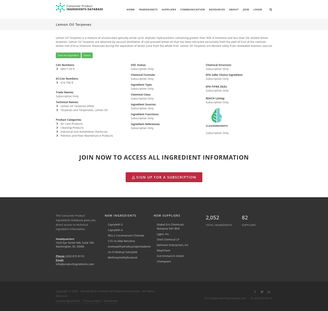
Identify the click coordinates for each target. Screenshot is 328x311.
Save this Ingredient (68, 55)
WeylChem (163, 250)
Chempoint (164, 261)
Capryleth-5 (115, 224)
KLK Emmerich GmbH (170, 256)
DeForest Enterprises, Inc (172, 245)
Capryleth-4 (115, 230)
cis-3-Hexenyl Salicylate (122, 252)
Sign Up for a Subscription (166, 177)
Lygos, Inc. (163, 234)
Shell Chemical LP (168, 239)
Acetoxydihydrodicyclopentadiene (129, 246)
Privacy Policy (92, 301)
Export (87, 55)
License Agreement (68, 301)
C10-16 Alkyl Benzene (121, 241)
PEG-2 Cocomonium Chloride (126, 235)
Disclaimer (111, 301)
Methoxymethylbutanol (122, 257)
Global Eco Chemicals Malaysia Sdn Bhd (170, 226)
